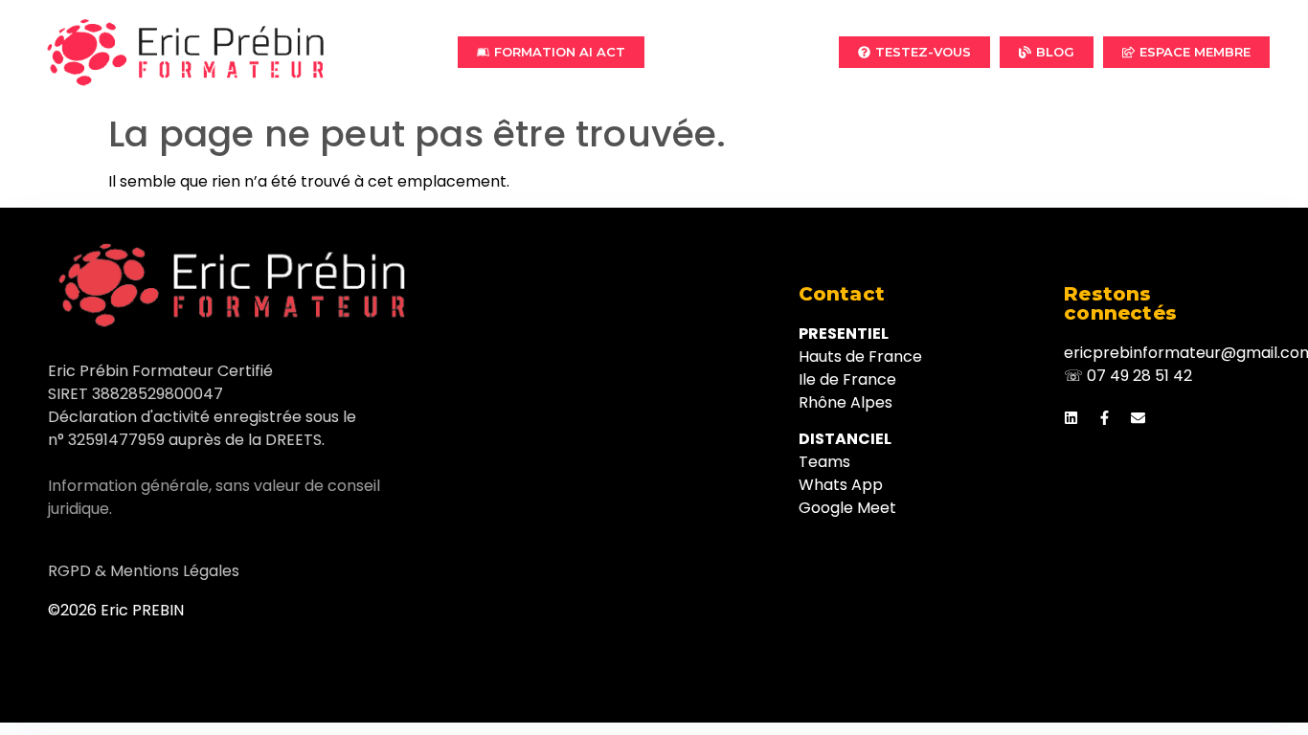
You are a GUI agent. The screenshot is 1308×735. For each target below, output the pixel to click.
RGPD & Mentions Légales (143, 571)
